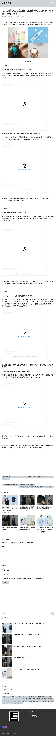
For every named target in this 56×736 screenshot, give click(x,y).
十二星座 (50, 696)
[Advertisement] (28, 464)
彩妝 (34, 698)
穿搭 (37, 701)
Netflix (16, 696)
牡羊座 (19, 701)
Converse (9, 696)
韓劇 (18, 703)
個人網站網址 (5, 574)
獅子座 (23, 701)
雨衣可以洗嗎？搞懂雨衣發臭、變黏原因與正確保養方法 (27, 646)
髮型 (21, 703)
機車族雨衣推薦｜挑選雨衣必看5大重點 (23, 657)
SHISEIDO (30, 476)
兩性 (46, 696)
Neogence (25, 476)
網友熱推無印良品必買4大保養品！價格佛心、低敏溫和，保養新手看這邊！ (36, 487)
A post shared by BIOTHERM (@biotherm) (25, 273)
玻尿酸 (47, 476)
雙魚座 (12, 703)
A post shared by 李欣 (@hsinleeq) (24, 189)
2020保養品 (5, 476)
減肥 (15, 701)
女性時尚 (22, 17)
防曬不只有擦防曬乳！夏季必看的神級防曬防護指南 (26, 669)
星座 (4, 701)
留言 (3, 546)
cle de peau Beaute (18, 476)
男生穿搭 (30, 701)
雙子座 (8, 703)
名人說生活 (5, 698)
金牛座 (4, 703)
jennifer (14, 17)
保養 (18, 17)
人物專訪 (39, 696)
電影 (15, 703)
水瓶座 (12, 701)
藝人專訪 (44, 701)
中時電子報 (33, 696)
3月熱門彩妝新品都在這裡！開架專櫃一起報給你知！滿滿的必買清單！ (19, 485)
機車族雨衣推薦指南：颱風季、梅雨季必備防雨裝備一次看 (28, 635)
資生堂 (4, 479)
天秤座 (13, 698)
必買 (44, 476)
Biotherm (11, 476)
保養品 (34, 476)
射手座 (26, 698)
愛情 (45, 698)
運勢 (52, 701)
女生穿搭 (22, 698)
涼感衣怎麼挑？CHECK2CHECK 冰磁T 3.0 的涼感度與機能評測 (9, 508)
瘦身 (34, 701)
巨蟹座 (30, 698)
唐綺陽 (10, 698)
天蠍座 (17, 698)
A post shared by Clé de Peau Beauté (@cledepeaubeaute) (25, 356)
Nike (20, 696)
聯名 (40, 701)
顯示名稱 (4, 566)
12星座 (4, 696)
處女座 (48, 701)
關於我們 (34, 715)
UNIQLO (23, 696)
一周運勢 (28, 696)
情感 (42, 698)
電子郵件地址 (5, 570)
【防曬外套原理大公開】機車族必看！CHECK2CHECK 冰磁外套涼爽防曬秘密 (45, 529)
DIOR (13, 696)
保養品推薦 (39, 476)
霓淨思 (8, 479)
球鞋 (26, 701)
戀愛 (48, 698)
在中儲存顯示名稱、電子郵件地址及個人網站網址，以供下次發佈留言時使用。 (24, 578)
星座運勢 (7, 701)
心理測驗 (38, 698)
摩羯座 (51, 698)
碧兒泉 (51, 476)
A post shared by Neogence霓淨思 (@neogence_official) (25, 128)
